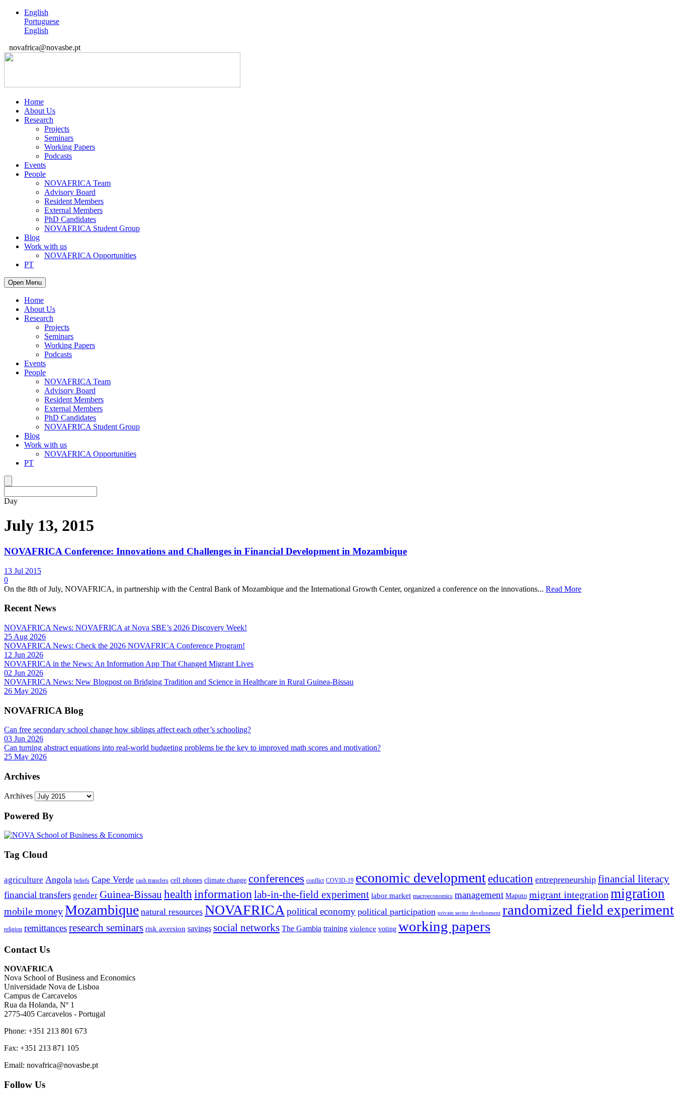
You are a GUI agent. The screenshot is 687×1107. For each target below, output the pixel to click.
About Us (39, 110)
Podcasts (58, 156)
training (335, 928)
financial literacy (633, 879)
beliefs (82, 880)
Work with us (45, 246)
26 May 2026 (25, 691)
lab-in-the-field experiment (311, 895)
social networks (246, 928)
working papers (444, 926)
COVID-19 (340, 880)
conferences (276, 878)
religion (13, 929)
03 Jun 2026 (23, 738)
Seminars (58, 138)
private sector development (469, 913)
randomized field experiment (588, 910)
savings (199, 928)
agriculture (23, 879)
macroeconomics (433, 896)
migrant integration (569, 894)
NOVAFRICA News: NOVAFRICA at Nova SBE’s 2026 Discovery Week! (125, 627)
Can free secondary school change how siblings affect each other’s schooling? (127, 729)
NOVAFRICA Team (77, 183)
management (479, 895)
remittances (45, 928)
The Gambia (301, 928)
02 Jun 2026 (23, 673)
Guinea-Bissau (131, 894)
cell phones (186, 880)
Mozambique (102, 910)
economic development (421, 877)
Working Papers (69, 147)
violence (363, 929)
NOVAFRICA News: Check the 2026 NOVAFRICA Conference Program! (124, 645)
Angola (58, 879)
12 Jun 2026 (23, 654)
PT (29, 264)
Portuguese (41, 21)
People (35, 174)
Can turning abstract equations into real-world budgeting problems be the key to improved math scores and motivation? (192, 747)
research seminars (106, 928)
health (178, 894)
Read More (563, 589)
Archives (18, 796)
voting (387, 929)
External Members (73, 210)
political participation (397, 912)
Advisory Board (70, 192)
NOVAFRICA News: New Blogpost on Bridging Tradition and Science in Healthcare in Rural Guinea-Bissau (179, 682)
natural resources (172, 912)
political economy (321, 911)
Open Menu (25, 282)
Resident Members (74, 201)
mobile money (33, 911)
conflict (315, 880)
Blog (32, 237)
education (510, 878)
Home (34, 101)
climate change (225, 880)
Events (35, 165)
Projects (56, 129)
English (36, 12)
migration (638, 893)
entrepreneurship (565, 879)
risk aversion (165, 929)
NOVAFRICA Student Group (92, 228)
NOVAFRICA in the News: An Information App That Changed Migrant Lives (128, 663)
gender (85, 895)
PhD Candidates (70, 219)
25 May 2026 (25, 756)
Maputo (516, 896)
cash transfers (152, 880)
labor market (391, 896)
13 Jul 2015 (22, 571)
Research (38, 120)
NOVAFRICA (245, 910)
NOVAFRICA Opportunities (90, 255)
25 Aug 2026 (25, 636)
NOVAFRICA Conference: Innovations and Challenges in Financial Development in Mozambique (205, 551)
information (223, 894)
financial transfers (37, 895)
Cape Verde (113, 879)
